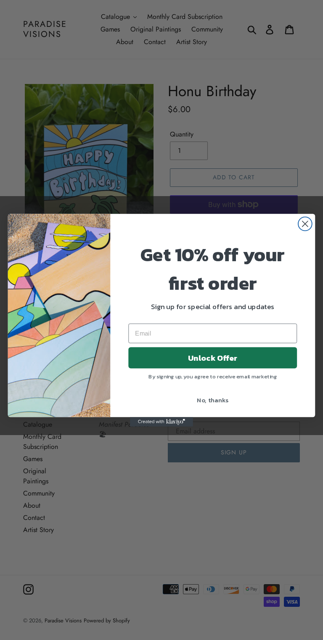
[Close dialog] (305, 224)
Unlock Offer (212, 357)
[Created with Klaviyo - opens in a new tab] (161, 421)
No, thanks (212, 399)
